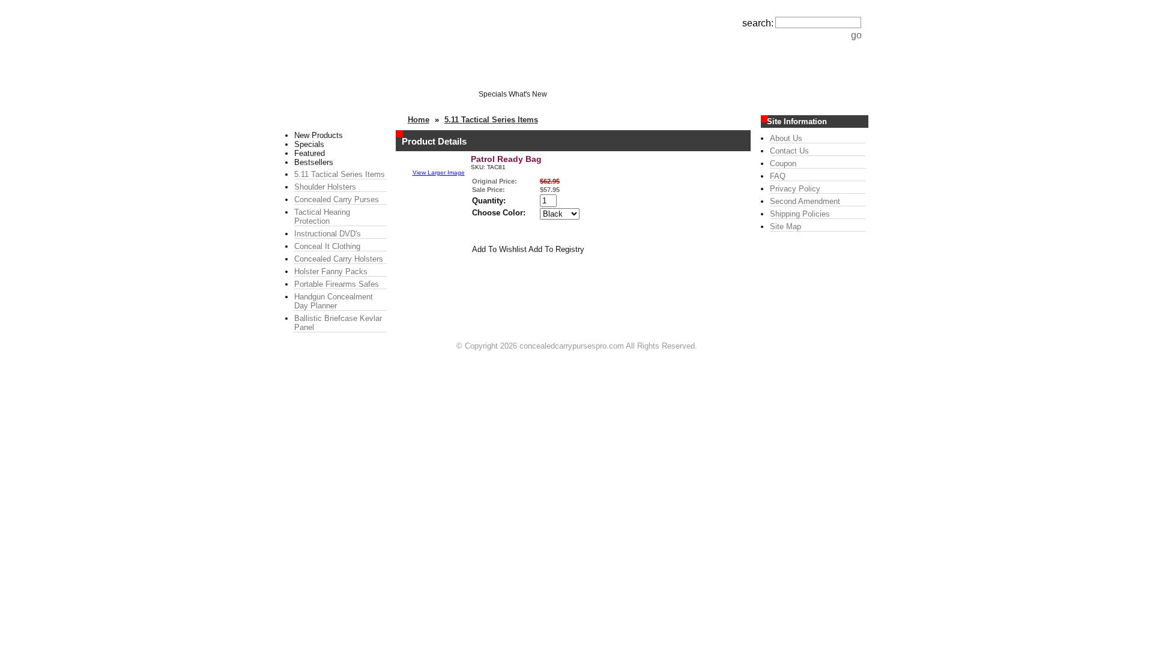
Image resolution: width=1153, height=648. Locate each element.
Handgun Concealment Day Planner (333, 301)
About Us (786, 138)
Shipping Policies (800, 213)
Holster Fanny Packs (331, 271)
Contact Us (789, 150)
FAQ (777, 176)
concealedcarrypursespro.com (571, 345)
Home (418, 119)
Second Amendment (805, 201)
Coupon (783, 163)
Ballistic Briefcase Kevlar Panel (338, 323)
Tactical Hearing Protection (322, 217)
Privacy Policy (795, 188)
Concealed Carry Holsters (338, 258)
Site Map (785, 226)
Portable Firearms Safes (336, 284)
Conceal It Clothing (327, 246)
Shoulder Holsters (325, 186)
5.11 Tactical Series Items (339, 174)
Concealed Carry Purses (336, 199)
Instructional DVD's (327, 233)
